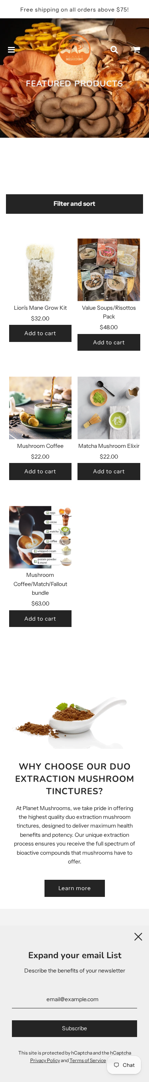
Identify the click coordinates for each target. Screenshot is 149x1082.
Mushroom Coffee (40, 445)
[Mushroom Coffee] (40, 408)
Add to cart (40, 333)
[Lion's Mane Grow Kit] (40, 269)
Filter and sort (74, 203)
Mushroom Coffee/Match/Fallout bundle (40, 583)
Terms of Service (88, 1060)
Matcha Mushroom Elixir (108, 445)
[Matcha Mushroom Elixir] (108, 408)
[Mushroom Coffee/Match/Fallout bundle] (40, 537)
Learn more (74, 888)
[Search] (114, 49)
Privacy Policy (45, 1060)
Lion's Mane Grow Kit (40, 307)
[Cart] (137, 49)
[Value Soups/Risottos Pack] (108, 269)
